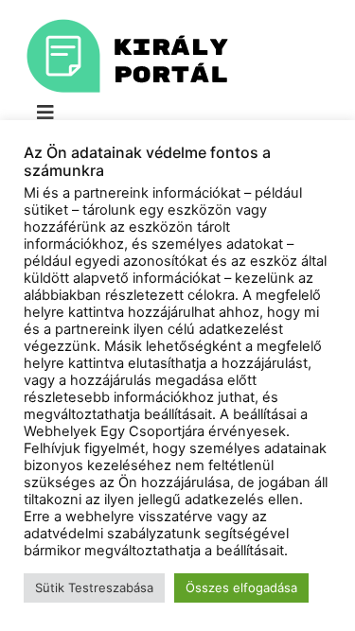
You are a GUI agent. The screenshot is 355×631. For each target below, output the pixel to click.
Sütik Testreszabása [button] (94, 587)
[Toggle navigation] (45, 112)
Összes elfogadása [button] (241, 587)
